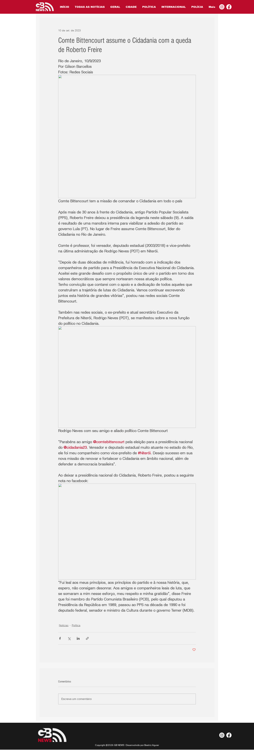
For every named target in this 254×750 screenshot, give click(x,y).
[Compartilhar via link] (87, 638)
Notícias (63, 625)
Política (76, 625)
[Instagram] (221, 6)
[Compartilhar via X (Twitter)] (69, 638)
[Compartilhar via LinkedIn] (78, 638)
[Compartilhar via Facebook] (60, 638)
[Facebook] (229, 6)
